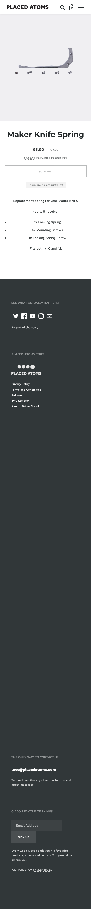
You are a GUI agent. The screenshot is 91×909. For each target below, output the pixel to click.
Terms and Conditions (26, 389)
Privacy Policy (20, 384)
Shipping (29, 157)
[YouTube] (32, 316)
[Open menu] (81, 7)
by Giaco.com (20, 400)
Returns (16, 395)
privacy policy (42, 869)
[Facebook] (24, 316)
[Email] (49, 316)
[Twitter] (15, 316)
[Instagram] (41, 316)
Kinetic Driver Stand (25, 406)
